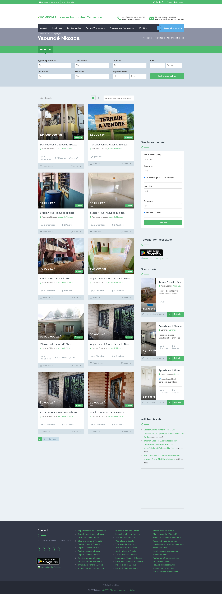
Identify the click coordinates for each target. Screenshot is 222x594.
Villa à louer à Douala (124, 541)
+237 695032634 (69, 2)
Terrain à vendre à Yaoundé (90, 561)
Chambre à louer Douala (88, 537)
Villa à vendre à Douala (125, 544)
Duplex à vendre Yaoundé (89, 555)
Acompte (148, 166)
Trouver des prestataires (164, 565)
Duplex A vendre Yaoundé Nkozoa (58, 144)
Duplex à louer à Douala (88, 548)
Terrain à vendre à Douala (89, 558)
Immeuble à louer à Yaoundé (127, 534)
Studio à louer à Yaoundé (126, 555)
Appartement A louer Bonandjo (175, 326)
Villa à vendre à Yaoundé (126, 548)
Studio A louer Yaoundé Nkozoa (57, 212)
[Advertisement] (111, 8)
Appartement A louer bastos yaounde (179, 370)
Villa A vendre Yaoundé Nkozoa (57, 344)
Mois (159, 213)
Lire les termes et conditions (165, 572)
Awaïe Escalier (178, 286)
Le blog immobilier (161, 561)
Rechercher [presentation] (45, 49)
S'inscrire (179, 2)
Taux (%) (148, 186)
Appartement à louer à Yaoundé (92, 531)
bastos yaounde (180, 374)
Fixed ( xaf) (170, 178)
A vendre (78, 137)
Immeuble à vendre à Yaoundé (91, 568)
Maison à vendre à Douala (164, 531)
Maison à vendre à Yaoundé (165, 534)
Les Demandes (74, 28)
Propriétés (158, 38)
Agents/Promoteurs (95, 28)
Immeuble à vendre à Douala (90, 565)
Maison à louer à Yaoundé (126, 568)
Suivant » (53, 439)
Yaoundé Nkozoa (65, 149)
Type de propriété (47, 60)
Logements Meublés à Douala (128, 558)
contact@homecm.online (50, 2)
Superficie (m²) (120, 71)
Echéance (148, 201)
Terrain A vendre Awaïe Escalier (175, 282)
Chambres (43, 71)
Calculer (163, 223)
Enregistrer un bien (173, 28)
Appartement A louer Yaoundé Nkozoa (111, 278)
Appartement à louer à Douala (91, 534)
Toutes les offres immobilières (166, 558)
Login (170, 2)
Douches (79, 71)
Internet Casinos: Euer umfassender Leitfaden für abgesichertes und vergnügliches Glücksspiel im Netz (160, 444)
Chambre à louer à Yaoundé (90, 541)
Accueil (146, 38)
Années (149, 213)
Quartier (117, 60)
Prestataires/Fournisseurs (122, 28)
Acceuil (43, 28)
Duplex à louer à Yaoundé (89, 544)
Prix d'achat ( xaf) (152, 155)
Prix (152, 60)
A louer (79, 206)
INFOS (142, 28)
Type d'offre (81, 60)
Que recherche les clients (164, 568)
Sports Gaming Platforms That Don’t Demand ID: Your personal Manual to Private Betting (164, 433)
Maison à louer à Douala (125, 565)
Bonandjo (172, 330)
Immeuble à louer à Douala (127, 531)
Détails (177, 314)
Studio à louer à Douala (125, 551)
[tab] (45, 49)
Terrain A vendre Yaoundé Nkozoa (108, 144)
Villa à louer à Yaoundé (125, 537)
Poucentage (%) (153, 178)
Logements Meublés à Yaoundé (129, 561)
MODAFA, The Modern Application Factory (118, 590)
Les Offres (57, 28)
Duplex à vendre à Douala (89, 551)
